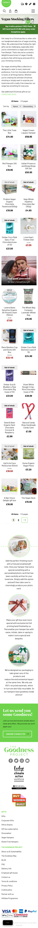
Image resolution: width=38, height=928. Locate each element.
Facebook (11, 761)
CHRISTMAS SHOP (8, 94)
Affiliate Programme (9, 898)
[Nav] (33, 11)
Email (27, 761)
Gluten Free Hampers (9, 842)
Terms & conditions (9, 881)
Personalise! (6, 833)
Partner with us (7, 894)
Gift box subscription (9, 829)
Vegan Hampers (7, 837)
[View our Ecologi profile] (19, 773)
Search (4, 11)
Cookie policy (6, 890)
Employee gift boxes (9, 873)
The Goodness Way (8, 856)
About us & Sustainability (11, 851)
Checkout (16, 11)
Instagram (22, 761)
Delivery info (6, 868)
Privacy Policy (7, 885)
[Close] (34, 26)
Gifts (3, 816)
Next (25, 520)
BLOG (3, 860)
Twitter (16, 761)
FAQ (3, 864)
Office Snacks (7, 825)
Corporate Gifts (7, 820)
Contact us (5, 877)
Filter (7, 922)
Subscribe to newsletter (15, 734)
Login (10, 11)
